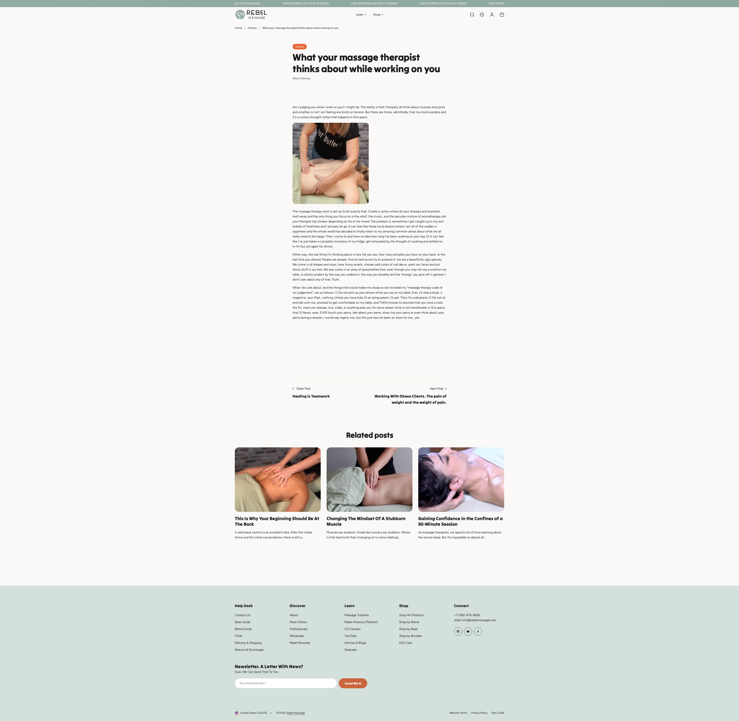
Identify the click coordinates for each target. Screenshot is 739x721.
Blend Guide (243, 629)
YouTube (350, 636)
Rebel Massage (296, 712)
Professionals (299, 629)
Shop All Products (411, 615)
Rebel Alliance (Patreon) (361, 622)
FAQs (238, 636)
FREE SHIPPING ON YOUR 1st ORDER (295, 3)
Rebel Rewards (300, 643)
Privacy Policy (479, 712)
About (294, 615)
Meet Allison (298, 622)
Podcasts (350, 650)
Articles (252, 28)
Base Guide (242, 622)
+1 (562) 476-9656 (467, 615)
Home (238, 28)
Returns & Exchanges (249, 650)
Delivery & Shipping (248, 643)
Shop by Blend (409, 622)
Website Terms (458, 712)
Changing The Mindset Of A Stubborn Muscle (366, 521)
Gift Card (405, 643)
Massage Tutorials (356, 615)
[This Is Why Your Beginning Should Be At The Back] (278, 479)
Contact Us (242, 615)
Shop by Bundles (410, 636)
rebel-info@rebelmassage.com (475, 620)
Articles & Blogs (355, 643)
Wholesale (297, 636)
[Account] (492, 14)
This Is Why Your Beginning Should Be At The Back (277, 521)
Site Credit (497, 712)
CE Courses (352, 629)
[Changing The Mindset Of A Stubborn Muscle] (370, 479)
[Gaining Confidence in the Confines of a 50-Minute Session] (461, 479)
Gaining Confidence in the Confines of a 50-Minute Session (460, 521)
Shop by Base (408, 629)
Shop (376, 14)
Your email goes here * (253, 683)
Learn (360, 14)
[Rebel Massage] (251, 14)
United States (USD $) (253, 712)
